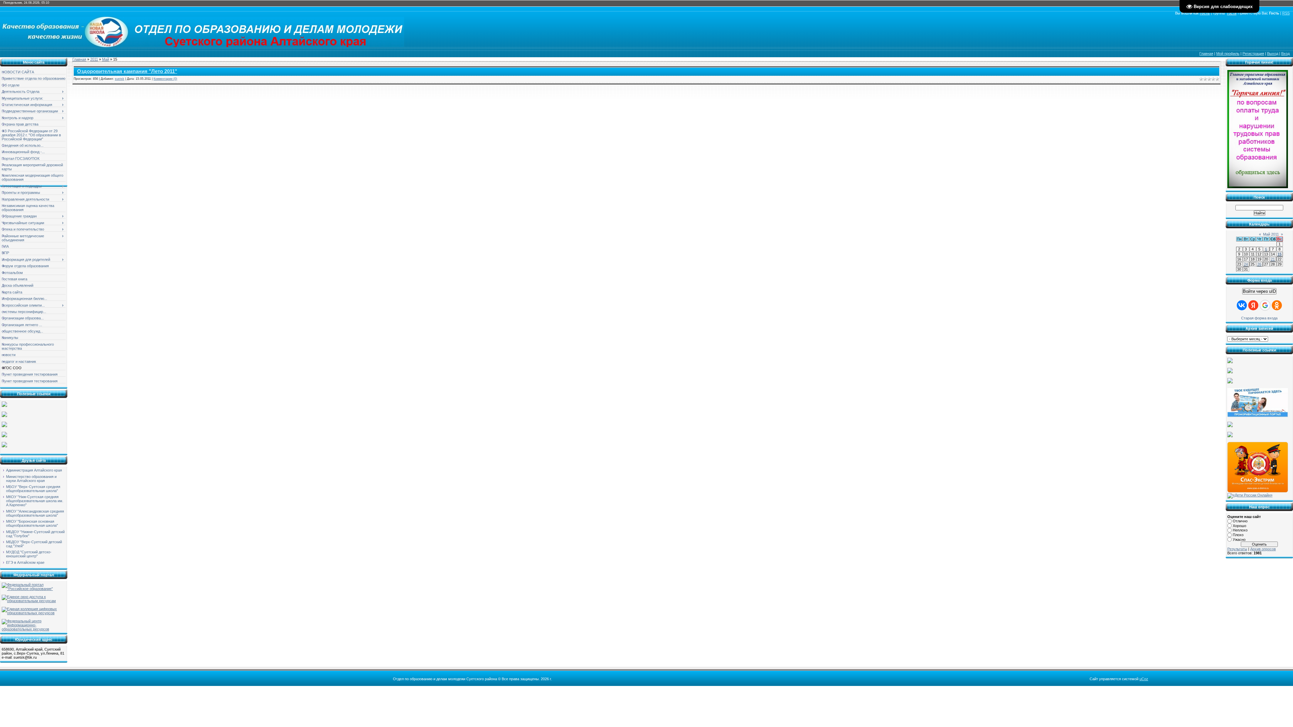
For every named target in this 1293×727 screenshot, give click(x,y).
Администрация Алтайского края (34, 470)
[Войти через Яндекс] (1253, 305)
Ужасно (1239, 540)
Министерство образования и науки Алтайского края (31, 479)
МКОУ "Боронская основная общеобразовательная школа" (32, 523)
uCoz (1143, 679)
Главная (1206, 53)
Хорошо (1239, 526)
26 (1259, 264)
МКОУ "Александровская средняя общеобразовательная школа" (35, 513)
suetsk (119, 78)
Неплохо (1240, 530)
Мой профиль (1227, 53)
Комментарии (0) (165, 78)
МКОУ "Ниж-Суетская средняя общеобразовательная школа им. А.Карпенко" (34, 501)
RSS (1286, 13)
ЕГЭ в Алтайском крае (25, 562)
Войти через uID (1259, 291)
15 (1280, 254)
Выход (1272, 53)
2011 (94, 59)
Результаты (1237, 549)
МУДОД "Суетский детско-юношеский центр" (29, 554)
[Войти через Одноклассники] (1277, 305)
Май (105, 59)
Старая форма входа (1259, 318)
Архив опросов (1263, 549)
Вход (1285, 53)
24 (1246, 264)
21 (1273, 259)
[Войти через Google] (1265, 305)
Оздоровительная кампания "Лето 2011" (127, 71)
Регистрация (1253, 53)
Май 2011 (1271, 234)
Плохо (1238, 535)
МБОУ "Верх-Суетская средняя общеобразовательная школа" (33, 489)
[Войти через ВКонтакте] (1242, 305)
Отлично (1240, 521)
